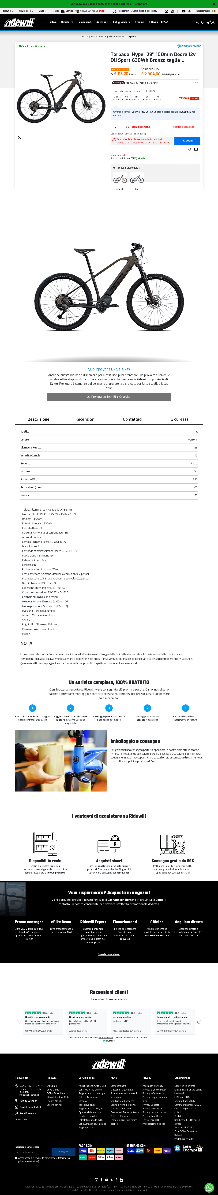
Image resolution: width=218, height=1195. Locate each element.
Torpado (131, 36)
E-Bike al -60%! (158, 22)
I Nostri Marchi (54, 1101)
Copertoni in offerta (184, 1085)
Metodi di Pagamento (122, 1089)
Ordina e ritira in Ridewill (123, 1104)
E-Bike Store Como (56, 1093)
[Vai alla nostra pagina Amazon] (116, 1180)
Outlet (177, 1116)
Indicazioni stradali (29, 1094)
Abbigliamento (121, 22)
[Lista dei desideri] (203, 22)
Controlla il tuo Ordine (90, 1089)
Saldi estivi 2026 (183, 1127)
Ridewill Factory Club (58, 1097)
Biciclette (67, 22)
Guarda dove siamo (109, 954)
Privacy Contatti (151, 1104)
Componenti (85, 22)
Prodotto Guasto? (88, 1116)
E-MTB (102, 36)
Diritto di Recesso (120, 1116)
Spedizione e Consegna (122, 1101)
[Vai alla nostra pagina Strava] (111, 1180)
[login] (213, 22)
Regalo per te (86, 1127)
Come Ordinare (118, 1085)
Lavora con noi (54, 1104)
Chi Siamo (52, 1085)
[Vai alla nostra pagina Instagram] (96, 1180)
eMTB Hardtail (116, 36)
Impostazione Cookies (154, 1123)
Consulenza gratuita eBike (92, 1123)
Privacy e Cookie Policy (154, 1089)
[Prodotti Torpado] (189, 45)
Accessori (102, 22)
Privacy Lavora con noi (154, 1112)
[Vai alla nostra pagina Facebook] (101, 1180)
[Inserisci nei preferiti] (190, 149)
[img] (153, 91)
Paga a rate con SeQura (91, 1108)
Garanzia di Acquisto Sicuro (125, 1112)
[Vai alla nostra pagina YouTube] (106, 1180)
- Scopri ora (140, 4)
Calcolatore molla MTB (91, 1120)
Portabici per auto (183, 1139)
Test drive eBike (87, 1104)
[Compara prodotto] (196, 149)
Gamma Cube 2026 (184, 1101)
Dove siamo (53, 1089)
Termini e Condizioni (121, 1108)
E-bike (94, 36)
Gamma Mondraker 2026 (187, 1104)
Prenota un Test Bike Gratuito (111, 397)
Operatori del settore (90, 1112)
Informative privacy (153, 1085)
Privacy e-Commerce (153, 1093)
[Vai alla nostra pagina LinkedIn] (121, 1180)
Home (85, 36)
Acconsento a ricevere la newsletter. (44, 1160)
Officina (139, 22)
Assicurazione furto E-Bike (92, 1085)
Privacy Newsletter (153, 1108)
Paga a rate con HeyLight (92, 1093)
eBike (53, 22)
